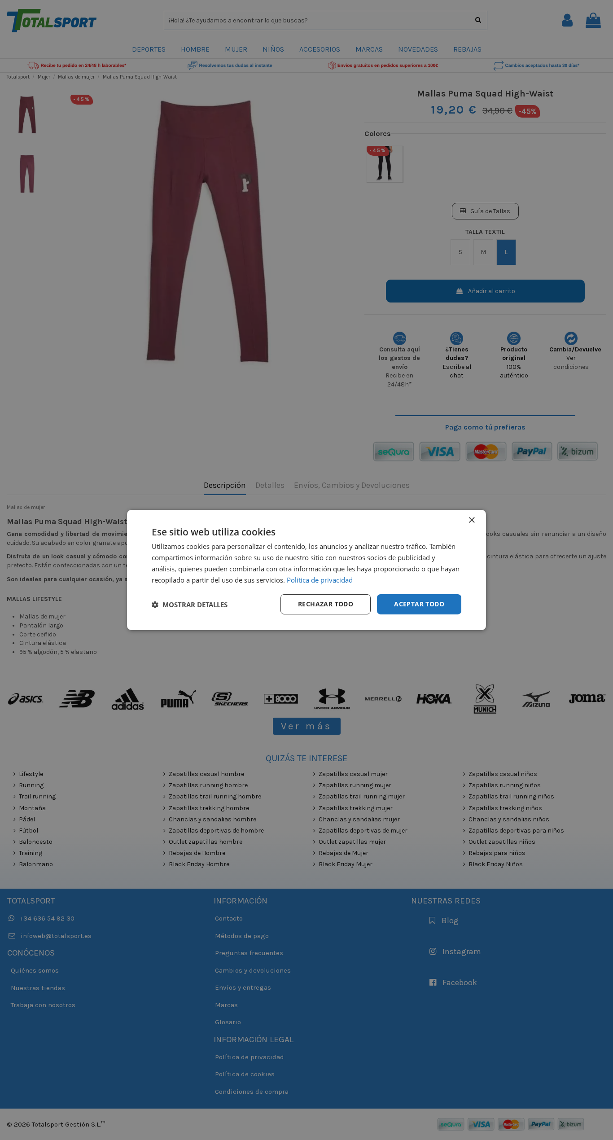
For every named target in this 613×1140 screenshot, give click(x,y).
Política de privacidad (320, 579)
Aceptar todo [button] (419, 604)
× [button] (471, 520)
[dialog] (306, 570)
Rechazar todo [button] (325, 604)
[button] (190, 604)
